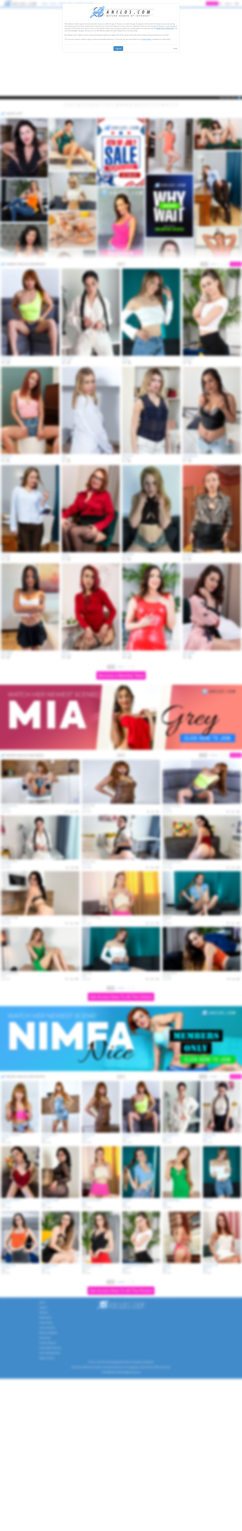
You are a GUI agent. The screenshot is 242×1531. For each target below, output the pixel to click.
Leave (175, 48)
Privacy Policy (146, 39)
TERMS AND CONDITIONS (165, 28)
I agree (118, 48)
